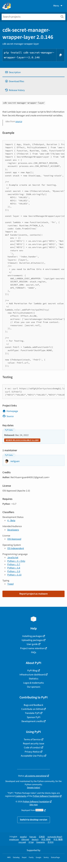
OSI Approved (14, 539)
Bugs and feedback (33, 705)
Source (10, 416)
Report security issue (33, 743)
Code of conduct (32, 747)
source (18, 121)
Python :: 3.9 (13, 571)
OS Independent (15, 548)
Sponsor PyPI (33, 717)
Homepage (12, 411)
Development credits (32, 721)
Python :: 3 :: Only (16, 561)
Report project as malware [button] (33, 593)
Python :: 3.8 (13, 568)
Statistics (33, 678)
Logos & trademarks (33, 683)
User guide (32, 644)
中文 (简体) (46, 839)
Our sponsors (33, 687)
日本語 (42, 836)
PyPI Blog (32, 670)
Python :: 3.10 (14, 574)
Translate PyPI (32, 713)
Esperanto (40, 842)
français (32, 836)
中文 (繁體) (58, 839)
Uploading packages (32, 640)
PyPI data (9, 430)
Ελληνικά (25, 839)
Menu (56, 5)
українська (14, 839)
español (23, 836)
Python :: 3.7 (13, 564)
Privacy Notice (32, 751)
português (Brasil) (54, 836)
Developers (13, 530)
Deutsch (35, 839)
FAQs (33, 652)
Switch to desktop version (33, 819)
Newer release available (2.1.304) (22, 440)
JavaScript (12, 557)
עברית (31, 842)
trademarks (20, 796)
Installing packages (32, 636)
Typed (10, 584)
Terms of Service (32, 739)
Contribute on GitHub (32, 709)
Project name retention (32, 648)
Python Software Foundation (46, 796)
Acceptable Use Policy (32, 755)
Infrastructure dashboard (32, 674)
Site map (33, 804)
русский (22, 842)
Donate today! (33, 787)
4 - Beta (11, 520)
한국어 (51, 842)
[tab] (33, 72)
